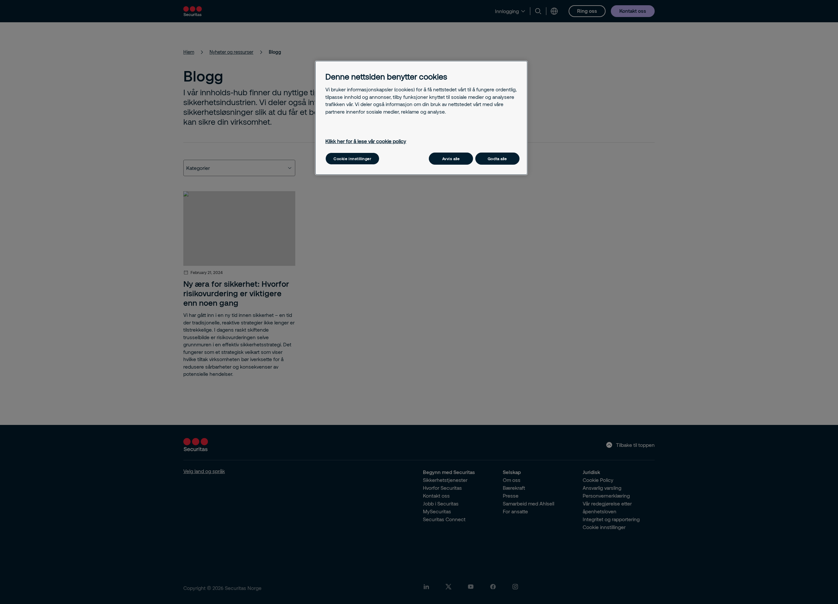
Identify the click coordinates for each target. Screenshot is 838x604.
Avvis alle (451, 158)
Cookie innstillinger (352, 158)
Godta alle (497, 158)
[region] (421, 118)
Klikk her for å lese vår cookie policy (365, 141)
